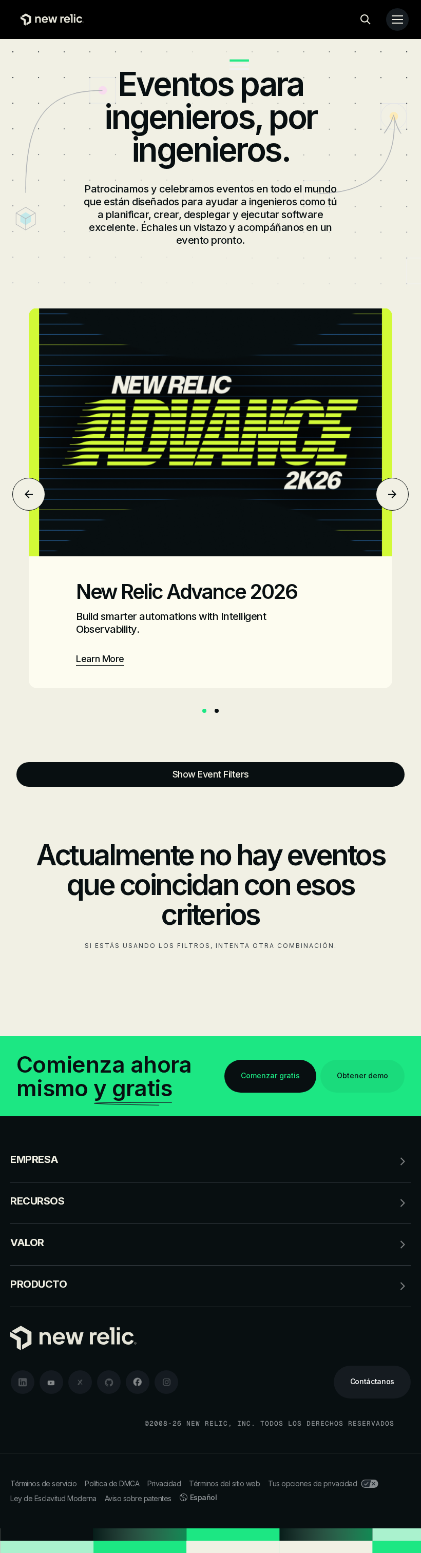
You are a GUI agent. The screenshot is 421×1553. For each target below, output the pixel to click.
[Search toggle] (365, 19)
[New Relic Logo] (49, 19)
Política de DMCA (112, 1483)
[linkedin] (22, 1382)
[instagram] (166, 1382)
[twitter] (80, 1382)
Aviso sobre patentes (138, 1498)
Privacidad (164, 1483)
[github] (109, 1382)
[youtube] (51, 1382)
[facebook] (137, 1382)
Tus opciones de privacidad (312, 1483)
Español (203, 1497)
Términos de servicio (43, 1483)
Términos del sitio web (224, 1483)
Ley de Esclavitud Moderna (53, 1498)
